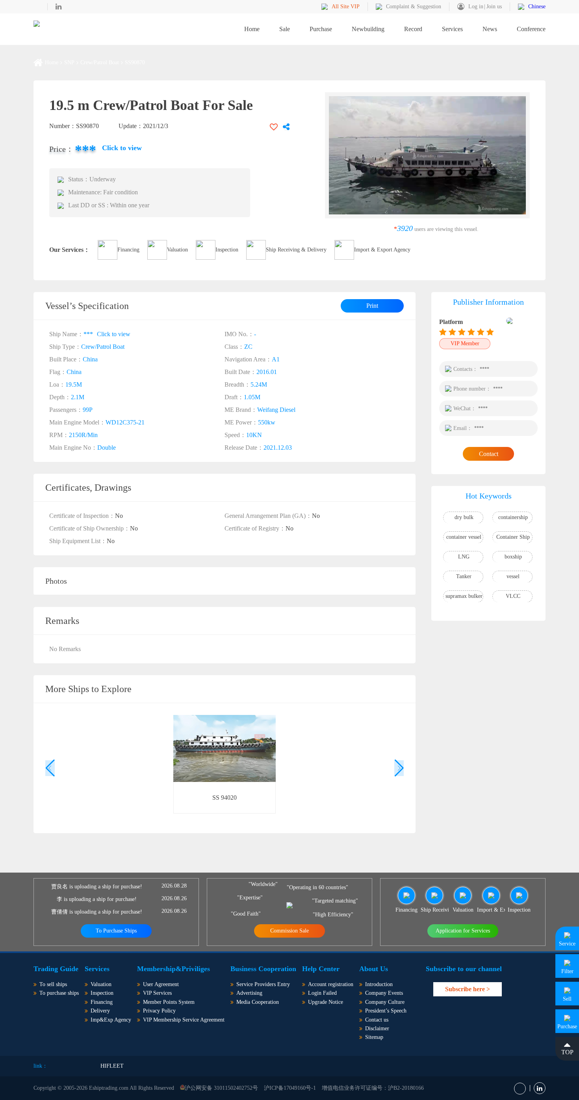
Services (452, 29)
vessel (513, 576)
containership (513, 517)
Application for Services (463, 931)
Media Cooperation (257, 1002)
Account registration (330, 984)
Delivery (100, 1011)
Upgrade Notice (325, 1002)
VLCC (513, 596)
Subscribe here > (467, 989)
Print (372, 305)
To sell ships (53, 984)
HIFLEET (112, 1066)
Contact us (376, 1020)
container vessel (463, 537)
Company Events (384, 993)
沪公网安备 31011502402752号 (221, 1088)
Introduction (379, 984)
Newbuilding (368, 29)
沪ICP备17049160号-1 (290, 1088)
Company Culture (385, 1002)
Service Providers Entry (263, 984)
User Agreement (161, 984)
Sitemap (374, 1037)
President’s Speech (385, 1011)
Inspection (226, 250)
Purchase (321, 29)
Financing (128, 250)
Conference (531, 29)
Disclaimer (377, 1028)
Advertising (249, 993)
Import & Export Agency (382, 250)
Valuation (177, 250)
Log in (475, 6)
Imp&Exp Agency (111, 1020)
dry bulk (464, 517)
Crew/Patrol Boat (99, 62)
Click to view (122, 147)
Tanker (463, 576)
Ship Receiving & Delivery (296, 250)
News (489, 29)
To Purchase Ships (116, 931)
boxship (513, 557)
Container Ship (513, 537)
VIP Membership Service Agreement (184, 1020)
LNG (464, 557)
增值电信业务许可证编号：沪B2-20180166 (373, 1088)
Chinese (537, 6)
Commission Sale (289, 931)
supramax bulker (463, 596)
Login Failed (322, 993)
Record (413, 29)
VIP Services (157, 993)
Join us (494, 6)
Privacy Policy (159, 1011)
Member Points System (169, 1002)
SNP (69, 62)
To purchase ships (59, 993)
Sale (284, 29)
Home (252, 29)
